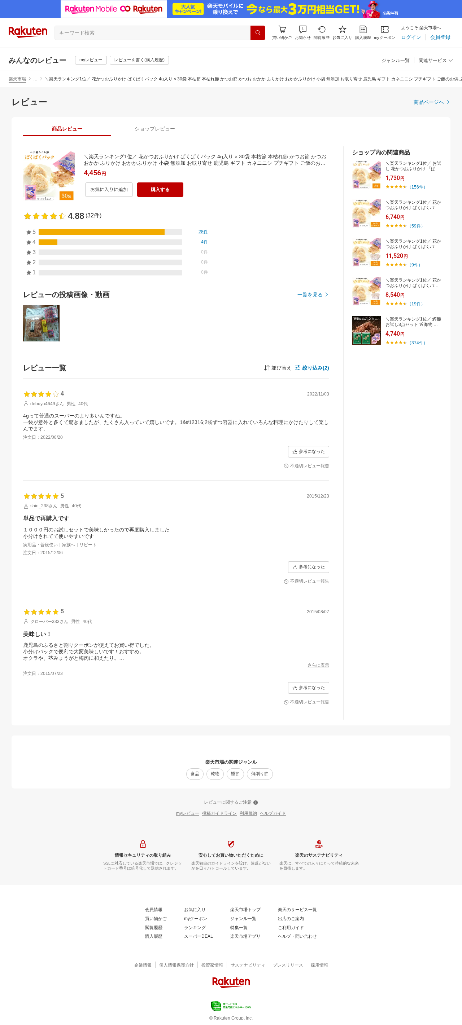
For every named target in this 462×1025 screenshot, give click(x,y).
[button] (303, 32)
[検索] (257, 33)
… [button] (35, 78)
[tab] (67, 129)
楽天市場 (17, 78)
